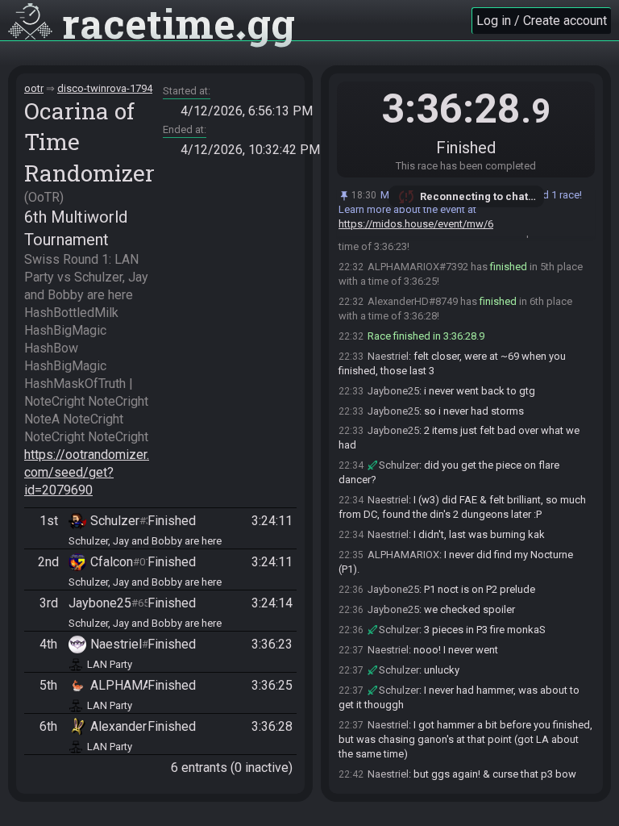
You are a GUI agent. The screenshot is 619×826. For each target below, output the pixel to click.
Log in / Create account (541, 20)
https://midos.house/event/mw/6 (416, 224)
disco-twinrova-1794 (104, 88)
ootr (34, 88)
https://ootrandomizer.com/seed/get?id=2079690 (86, 472)
